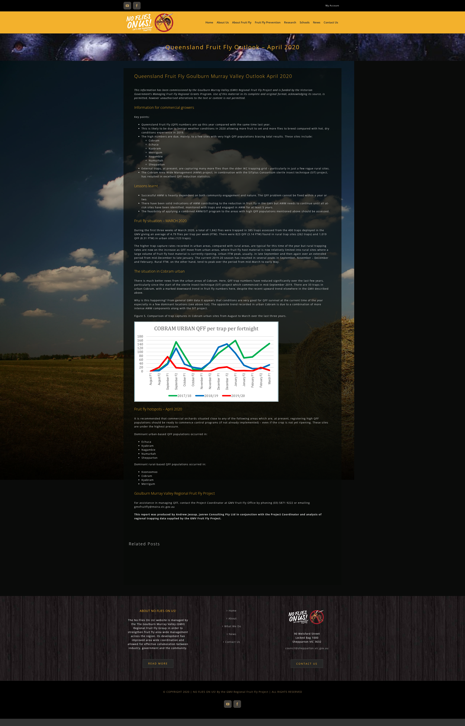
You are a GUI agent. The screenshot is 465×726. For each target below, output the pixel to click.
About (233, 618)
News (232, 634)
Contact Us (232, 642)
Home (232, 610)
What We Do (232, 626)
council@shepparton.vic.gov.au (307, 648)
